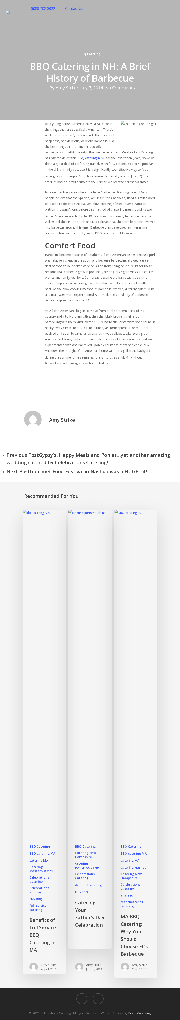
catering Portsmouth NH (87, 865)
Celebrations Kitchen (39, 890)
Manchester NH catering (132, 904)
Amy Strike (67, 88)
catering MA (38, 860)
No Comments (120, 88)
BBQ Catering (90, 54)
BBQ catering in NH (91, 158)
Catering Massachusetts (41, 869)
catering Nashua (133, 867)
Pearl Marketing (139, 1013)
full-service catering (37, 907)
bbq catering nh (59, 389)
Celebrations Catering (39, 879)
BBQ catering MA (42, 853)
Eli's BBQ (35, 899)
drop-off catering (88, 885)
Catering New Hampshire (85, 855)
